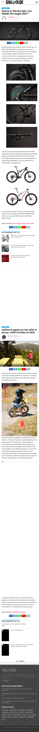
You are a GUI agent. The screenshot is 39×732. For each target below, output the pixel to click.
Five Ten (33, 714)
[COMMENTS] (30, 42)
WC (3, 719)
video (9, 717)
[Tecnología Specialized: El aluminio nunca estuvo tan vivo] (5, 248)
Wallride (12, 17)
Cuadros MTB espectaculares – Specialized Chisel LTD (21, 256)
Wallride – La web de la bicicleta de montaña (15, 727)
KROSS (4, 714)
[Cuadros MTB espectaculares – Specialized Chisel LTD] (5, 258)
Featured (5, 710)
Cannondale (28, 712)
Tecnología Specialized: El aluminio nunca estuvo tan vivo (22, 246)
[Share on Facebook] (9, 42)
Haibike (15, 717)
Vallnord (22, 612)
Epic (13, 223)
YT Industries (16, 714)
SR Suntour (22, 717)
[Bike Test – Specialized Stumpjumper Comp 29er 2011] (5, 238)
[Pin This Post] (21, 42)
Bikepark (15, 612)
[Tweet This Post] (13, 42)
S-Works (18, 223)
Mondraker (30, 717)
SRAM (32, 223)
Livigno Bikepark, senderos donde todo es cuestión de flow (22, 645)
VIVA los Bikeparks (17, 630)
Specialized (26, 223)
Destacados (13, 710)
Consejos (29, 710)
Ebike (9, 714)
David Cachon (14, 336)
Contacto (34, 727)
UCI (28, 714)
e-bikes (4, 717)
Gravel (24, 714)
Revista (21, 712)
